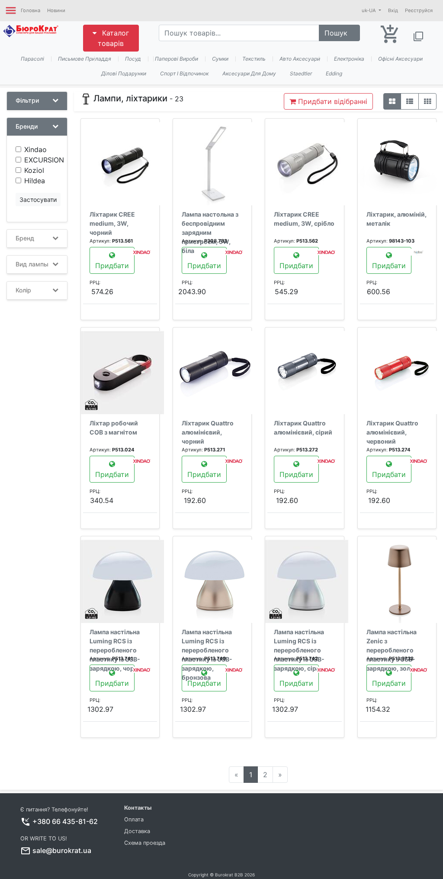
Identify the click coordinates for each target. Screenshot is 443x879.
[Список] (410, 101)
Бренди (27, 126)
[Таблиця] (427, 101)
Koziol (34, 170)
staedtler (301, 73)
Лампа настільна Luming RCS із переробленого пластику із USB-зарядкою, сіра (299, 650)
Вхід (393, 10)
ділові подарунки (123, 73)
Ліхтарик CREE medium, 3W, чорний (112, 223)
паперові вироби (176, 58)
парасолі (32, 58)
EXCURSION (44, 160)
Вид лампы (32, 264)
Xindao (35, 149)
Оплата (134, 819)
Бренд (25, 238)
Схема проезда (144, 843)
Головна (30, 10)
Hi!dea (34, 180)
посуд (133, 58)
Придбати (112, 265)
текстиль (254, 58)
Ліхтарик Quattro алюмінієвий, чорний (208, 432)
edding (334, 73)
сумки (220, 58)
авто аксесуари (299, 58)
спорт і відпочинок (184, 73)
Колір (23, 290)
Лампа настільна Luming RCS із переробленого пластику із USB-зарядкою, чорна (115, 650)
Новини (56, 10)
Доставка (137, 831)
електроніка (349, 58)
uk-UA (369, 10)
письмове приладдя (84, 58)
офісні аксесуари (400, 58)
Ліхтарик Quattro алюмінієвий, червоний (392, 432)
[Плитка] (392, 101)
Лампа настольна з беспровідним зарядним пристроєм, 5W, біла (210, 232)
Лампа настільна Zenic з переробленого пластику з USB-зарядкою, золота (393, 650)
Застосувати (38, 199)
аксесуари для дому (249, 73)
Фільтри (27, 100)
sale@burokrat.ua (61, 850)
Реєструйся (419, 10)
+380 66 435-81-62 (65, 821)
